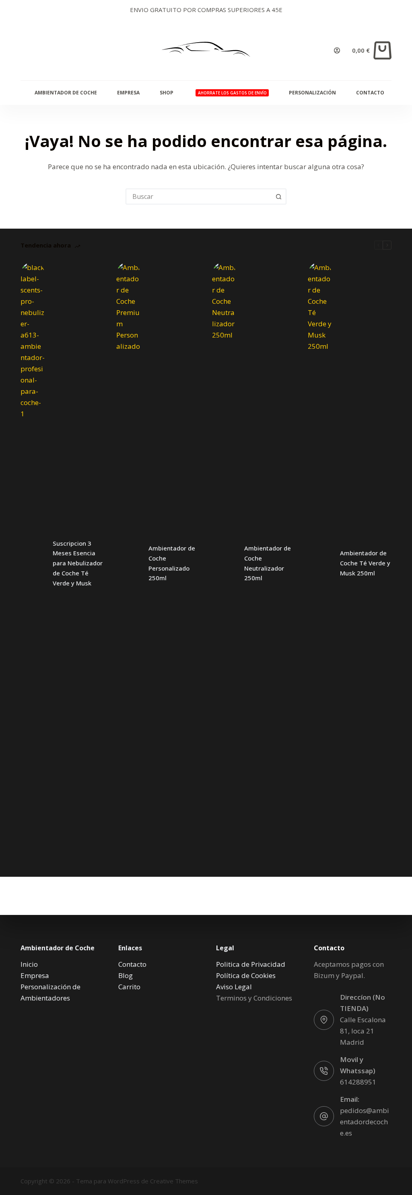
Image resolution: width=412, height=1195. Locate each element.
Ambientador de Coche (66, 92)
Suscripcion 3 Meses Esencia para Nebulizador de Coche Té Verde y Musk (78, 563)
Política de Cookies (246, 975)
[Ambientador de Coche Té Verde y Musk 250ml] (320, 563)
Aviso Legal (234, 986)
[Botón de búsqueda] (278, 196)
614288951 (358, 1082)
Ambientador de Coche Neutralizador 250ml (267, 563)
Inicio (29, 964)
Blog (125, 975)
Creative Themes (174, 1181)
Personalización (312, 92)
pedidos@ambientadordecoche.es (364, 1122)
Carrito (129, 986)
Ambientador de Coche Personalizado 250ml (171, 563)
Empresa (128, 92)
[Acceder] (337, 50)
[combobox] (198, 196)
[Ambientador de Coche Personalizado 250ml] (128, 563)
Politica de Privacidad (250, 964)
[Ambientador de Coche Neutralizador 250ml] (224, 563)
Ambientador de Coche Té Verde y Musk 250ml (365, 563)
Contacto (370, 92)
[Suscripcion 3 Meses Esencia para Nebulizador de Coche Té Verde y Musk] (33, 563)
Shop (166, 92)
